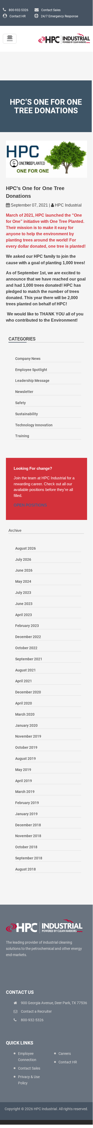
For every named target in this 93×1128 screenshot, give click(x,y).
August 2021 (25, 670)
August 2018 (25, 869)
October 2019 (26, 747)
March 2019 (25, 792)
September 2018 (28, 858)
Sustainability (26, 414)
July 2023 (23, 593)
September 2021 (28, 659)
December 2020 (28, 692)
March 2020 (25, 714)
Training (22, 436)
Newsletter (24, 392)
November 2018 (28, 836)
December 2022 (28, 637)
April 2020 (23, 703)
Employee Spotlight (31, 370)
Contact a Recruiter (36, 1011)
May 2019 (23, 770)
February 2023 (27, 626)
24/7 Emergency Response (59, 16)
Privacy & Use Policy (29, 1080)
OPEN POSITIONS (30, 505)
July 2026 (23, 559)
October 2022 (26, 648)
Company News (27, 359)
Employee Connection (27, 1056)
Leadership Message (32, 380)
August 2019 (25, 758)
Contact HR (18, 16)
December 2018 (28, 825)
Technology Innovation (34, 425)
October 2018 (26, 847)
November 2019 (28, 736)
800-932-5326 (18, 10)
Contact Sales (51, 10)
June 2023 (23, 604)
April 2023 (23, 615)
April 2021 (23, 681)
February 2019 (27, 803)
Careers (64, 1053)
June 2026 (23, 570)
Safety (20, 403)
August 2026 (25, 548)
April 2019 (23, 781)
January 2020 (26, 725)
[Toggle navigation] (9, 39)
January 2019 (26, 814)
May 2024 (23, 581)
